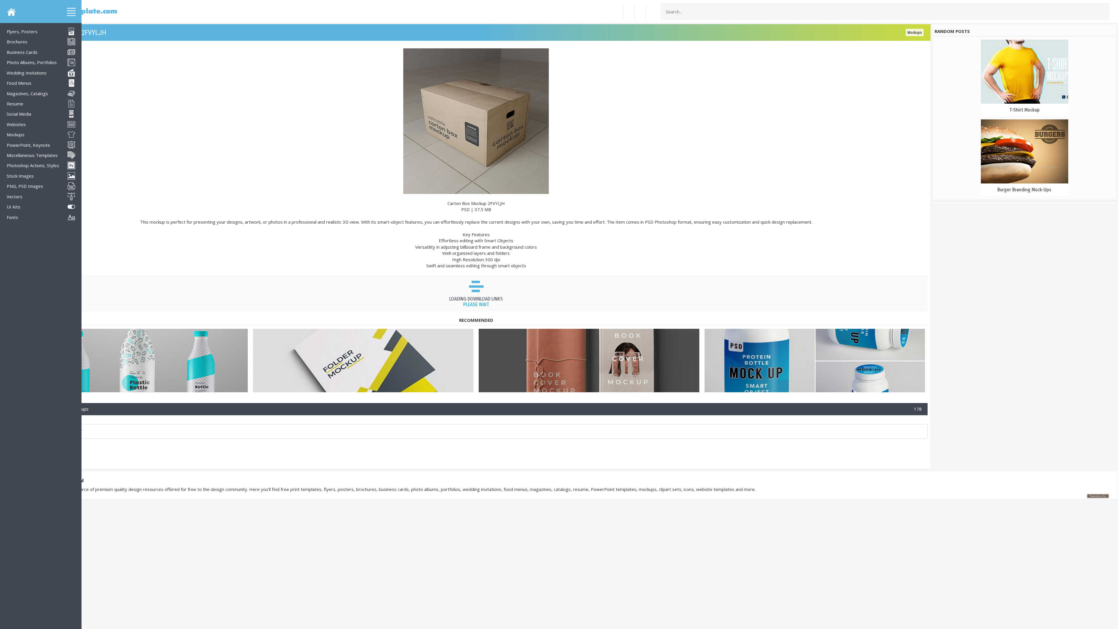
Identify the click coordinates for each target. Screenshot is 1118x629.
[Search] (1103, 11)
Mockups (915, 32)
